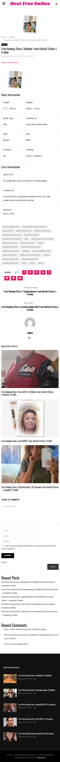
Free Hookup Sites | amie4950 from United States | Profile (26, 441)
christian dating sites (12, 235)
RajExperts (42, 757)
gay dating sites (27, 243)
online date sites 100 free (30, 255)
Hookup (40, 243)
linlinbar (25, 251)
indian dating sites (10, 247)
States (32, 263)
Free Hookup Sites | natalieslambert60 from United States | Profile (30, 308)
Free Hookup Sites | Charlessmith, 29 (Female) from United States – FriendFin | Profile (30, 488)
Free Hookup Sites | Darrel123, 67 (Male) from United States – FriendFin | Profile (28, 393)
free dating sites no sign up (42, 239)
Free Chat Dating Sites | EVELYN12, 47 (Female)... (36, 718)
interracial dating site (30, 247)
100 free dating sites (11, 227)
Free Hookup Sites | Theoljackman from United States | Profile (30, 293)
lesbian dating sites (11, 251)
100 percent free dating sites (34, 227)
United (40, 263)
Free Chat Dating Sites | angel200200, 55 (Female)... (37, 704)
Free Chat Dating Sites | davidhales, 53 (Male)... (35, 675)
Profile (47, 255)
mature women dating (42, 251)
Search (4, 562)
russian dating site (10, 259)
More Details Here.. (10, 62)
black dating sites (23, 231)
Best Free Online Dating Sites (30, 7)
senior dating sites (10, 263)
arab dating (8, 231)
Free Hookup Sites (20, 644)
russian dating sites (30, 259)
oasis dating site (9, 255)
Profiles (4, 44)
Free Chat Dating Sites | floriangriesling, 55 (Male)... (37, 689)
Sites (24, 263)
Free (26, 239)
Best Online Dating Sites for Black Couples (29, 629)
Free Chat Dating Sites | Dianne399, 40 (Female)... (36, 733)
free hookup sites (10, 243)
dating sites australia (12, 239)
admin (6, 56)
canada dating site (42, 231)
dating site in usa (31, 235)
